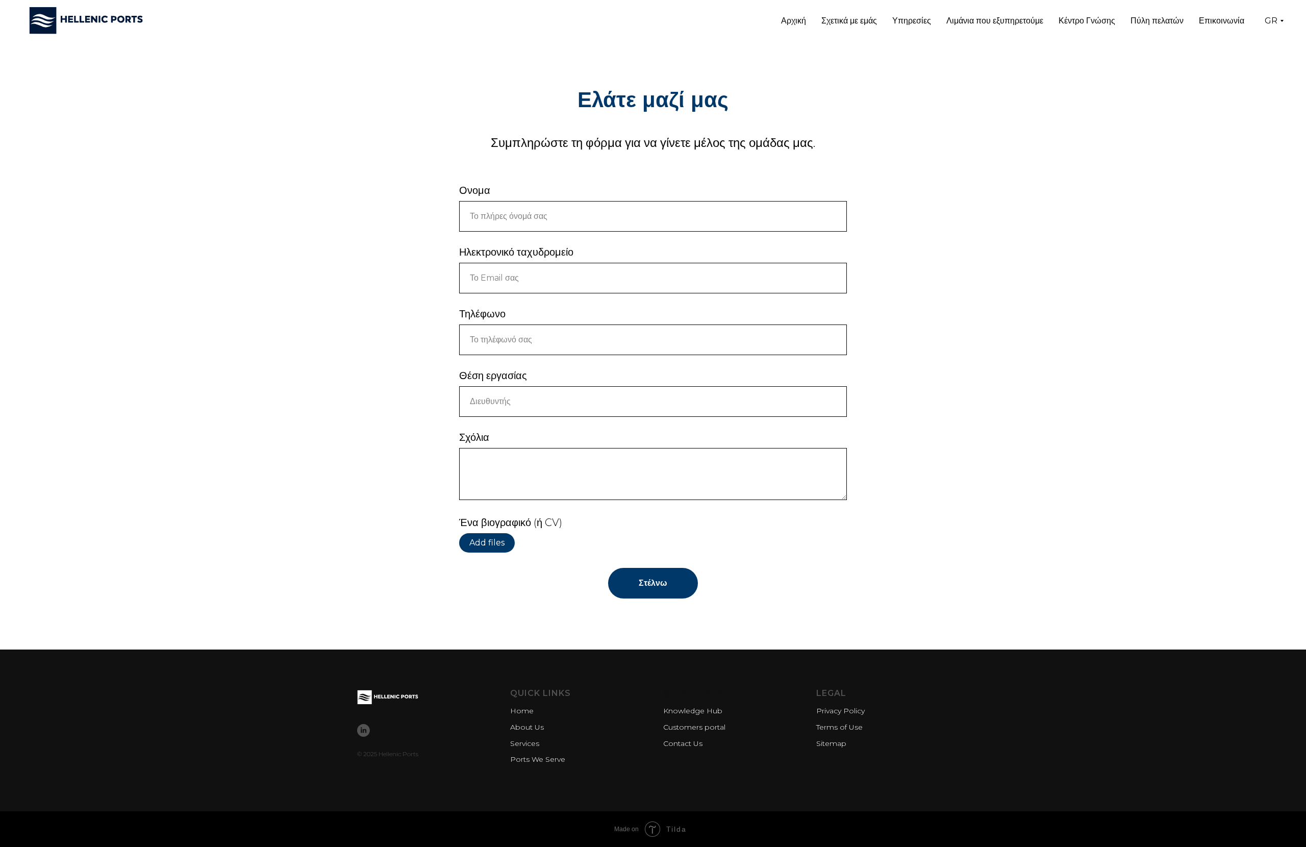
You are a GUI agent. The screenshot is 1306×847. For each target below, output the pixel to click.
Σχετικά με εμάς (849, 21)
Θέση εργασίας (493, 375)
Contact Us (682, 743)
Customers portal (694, 727)
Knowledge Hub (692, 710)
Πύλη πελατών (1157, 21)
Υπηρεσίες (911, 21)
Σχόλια (474, 437)
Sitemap (831, 743)
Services (524, 743)
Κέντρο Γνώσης (1087, 21)
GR (1271, 21)
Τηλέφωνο (482, 314)
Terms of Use (839, 727)
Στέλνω (653, 583)
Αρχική (793, 21)
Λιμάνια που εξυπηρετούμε (994, 21)
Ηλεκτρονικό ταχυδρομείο (516, 252)
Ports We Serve (537, 759)
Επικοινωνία (1221, 21)
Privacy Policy (840, 710)
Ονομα (474, 190)
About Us (527, 727)
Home (522, 710)
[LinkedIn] (363, 730)
